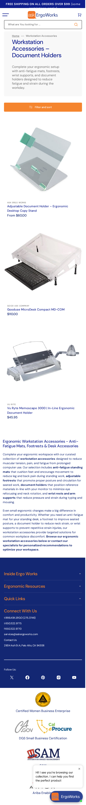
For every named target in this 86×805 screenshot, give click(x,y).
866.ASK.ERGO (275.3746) (20, 617)
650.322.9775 (13, 623)
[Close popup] (76, 768)
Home (15, 36)
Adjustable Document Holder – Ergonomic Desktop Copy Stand (37, 205)
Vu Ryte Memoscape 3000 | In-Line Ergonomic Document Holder (41, 401)
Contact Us (10, 640)
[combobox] (41, 24)
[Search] (74, 24)
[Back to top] (78, 800)
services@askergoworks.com (21, 634)
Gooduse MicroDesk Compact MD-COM (36, 303)
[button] (5, 14)
